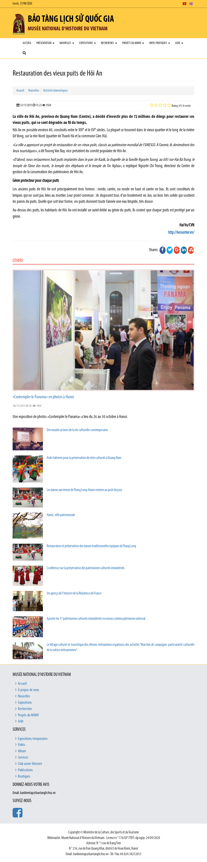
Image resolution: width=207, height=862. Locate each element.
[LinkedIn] (184, 250)
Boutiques (24, 777)
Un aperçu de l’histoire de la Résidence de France (74, 593)
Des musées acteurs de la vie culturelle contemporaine (77, 430)
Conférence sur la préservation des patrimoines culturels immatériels (85, 568)
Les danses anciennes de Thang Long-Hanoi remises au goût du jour (84, 490)
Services (23, 758)
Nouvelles (66, 43)
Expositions (86, 43)
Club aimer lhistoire (30, 764)
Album (22, 751)
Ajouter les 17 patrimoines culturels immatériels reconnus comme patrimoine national (96, 619)
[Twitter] (170, 250)
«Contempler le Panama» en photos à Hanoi (43, 397)
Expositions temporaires (33, 739)
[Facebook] (163, 250)
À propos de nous (28, 690)
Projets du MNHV (132, 43)
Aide (178, 43)
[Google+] (177, 250)
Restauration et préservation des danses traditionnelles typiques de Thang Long (91, 546)
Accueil (27, 43)
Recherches (108, 43)
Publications (25, 770)
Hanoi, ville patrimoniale (61, 515)
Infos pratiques (158, 43)
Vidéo (21, 745)
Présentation (44, 43)
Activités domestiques (55, 91)
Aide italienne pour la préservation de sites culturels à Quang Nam (84, 458)
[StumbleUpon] (191, 250)
